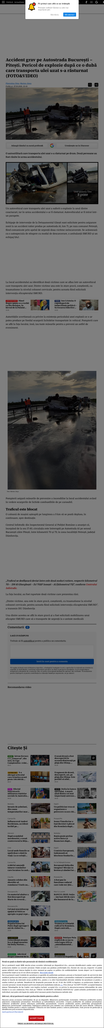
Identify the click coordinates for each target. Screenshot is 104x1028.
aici (61, 985)
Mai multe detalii (46, 973)
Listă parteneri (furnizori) (12, 1012)
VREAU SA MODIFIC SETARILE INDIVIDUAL (36, 1023)
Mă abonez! (70, 14)
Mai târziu (55, 14)
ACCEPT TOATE (36, 1018)
